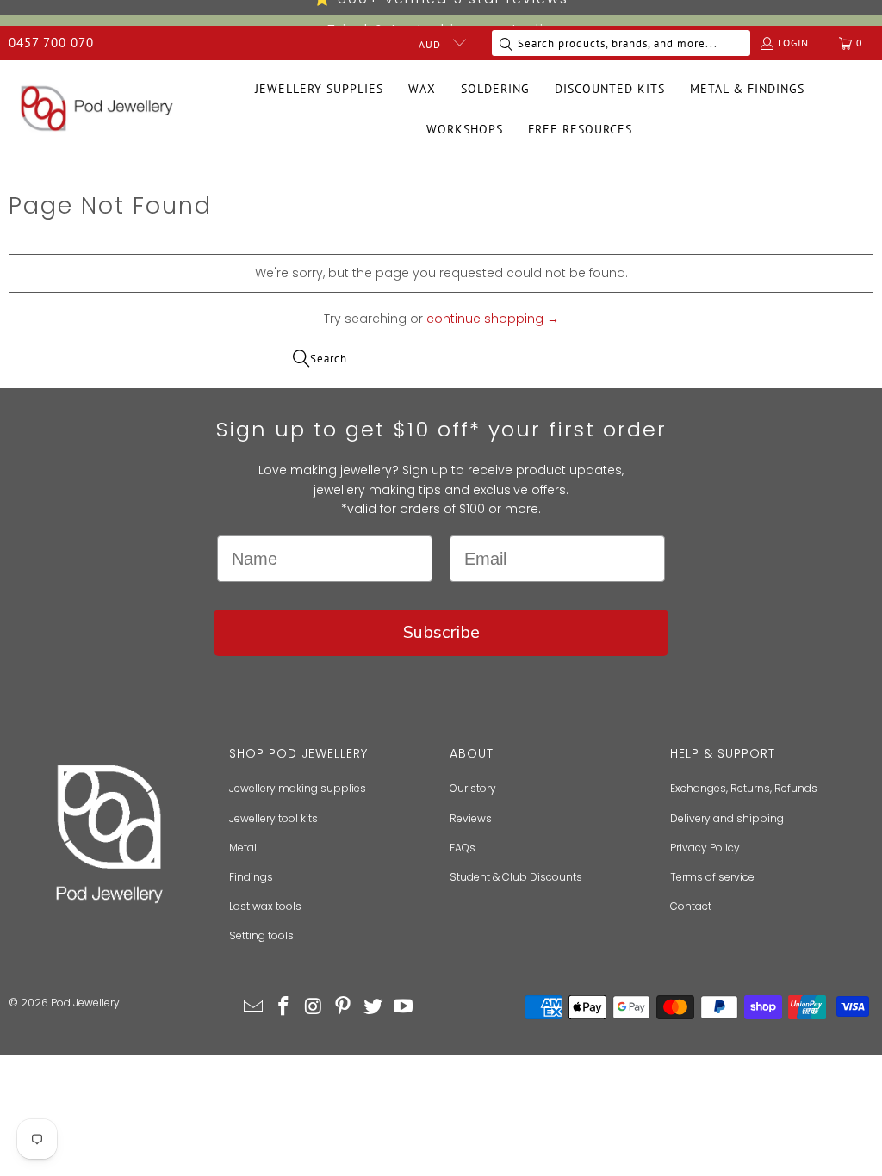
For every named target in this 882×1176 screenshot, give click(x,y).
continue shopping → (492, 318)
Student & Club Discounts (516, 877)
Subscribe (441, 632)
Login (793, 42)
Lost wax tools (265, 906)
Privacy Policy (705, 847)
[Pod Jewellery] (97, 109)
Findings (251, 877)
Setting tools (261, 935)
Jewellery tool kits (273, 818)
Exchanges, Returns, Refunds (743, 788)
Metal (243, 847)
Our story (473, 788)
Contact (690, 906)
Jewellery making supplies (297, 788)
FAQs (462, 847)
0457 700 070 (51, 42)
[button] (319, 89)
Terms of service (712, 877)
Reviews (471, 818)
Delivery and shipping (727, 818)
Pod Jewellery (85, 1002)
